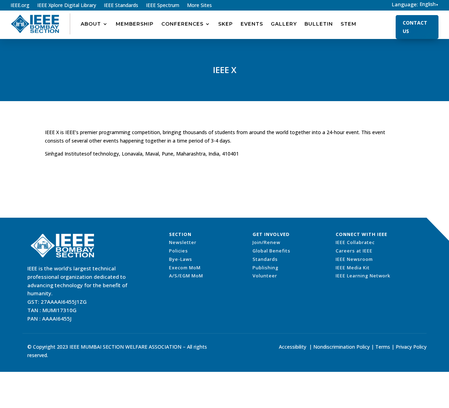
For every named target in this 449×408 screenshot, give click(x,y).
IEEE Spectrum (162, 5)
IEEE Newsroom (354, 259)
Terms (382, 346)
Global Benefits (271, 251)
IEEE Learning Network (363, 275)
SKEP (225, 24)
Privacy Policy (411, 346)
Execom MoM (185, 267)
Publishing (266, 267)
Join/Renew (266, 242)
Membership (135, 24)
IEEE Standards (121, 5)
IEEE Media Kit (353, 267)
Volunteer (265, 275)
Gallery (284, 24)
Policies (178, 251)
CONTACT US (415, 26)
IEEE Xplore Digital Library (66, 5)
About (91, 24)
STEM (348, 24)
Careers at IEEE (354, 251)
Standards (265, 259)
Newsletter (182, 242)
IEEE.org (20, 5)
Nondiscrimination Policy (341, 346)
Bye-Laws (180, 259)
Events (252, 24)
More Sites (199, 5)
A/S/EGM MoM (186, 275)
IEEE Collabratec (355, 242)
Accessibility (292, 346)
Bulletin (318, 24)
